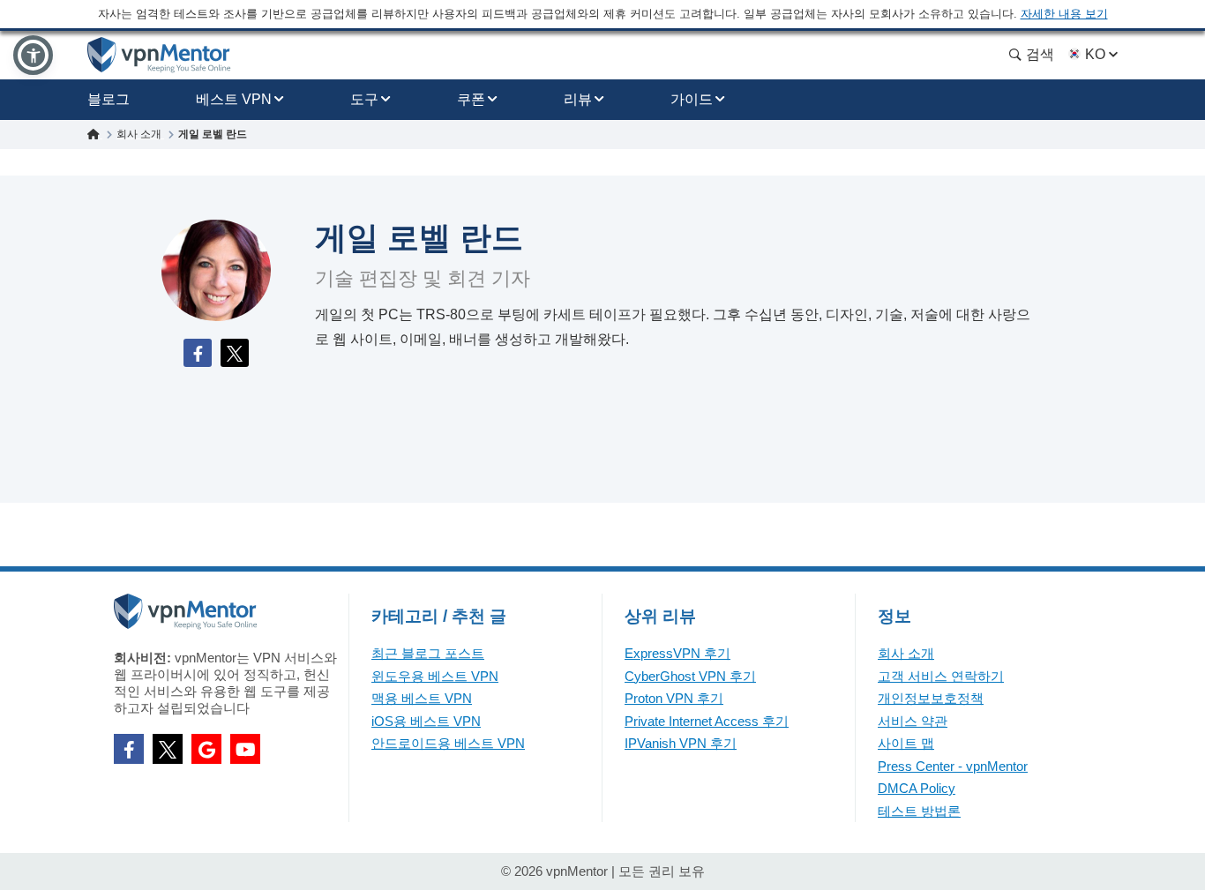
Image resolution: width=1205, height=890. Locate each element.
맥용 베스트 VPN (421, 698)
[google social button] (206, 749)
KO (1095, 54)
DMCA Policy (916, 788)
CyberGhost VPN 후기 (690, 676)
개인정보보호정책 (931, 698)
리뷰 (578, 99)
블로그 (108, 99)
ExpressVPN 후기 (677, 653)
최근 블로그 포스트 (427, 653)
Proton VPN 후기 (674, 698)
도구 (364, 99)
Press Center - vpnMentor (953, 766)
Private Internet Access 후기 (707, 721)
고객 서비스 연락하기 (941, 676)
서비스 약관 (912, 721)
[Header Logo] (159, 55)
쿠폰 (471, 99)
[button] (33, 55)
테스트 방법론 (919, 811)
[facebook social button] (129, 749)
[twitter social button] (168, 749)
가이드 (691, 99)
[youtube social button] (245, 749)
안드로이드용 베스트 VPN (448, 743)
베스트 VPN (234, 99)
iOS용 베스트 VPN (426, 721)
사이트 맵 (906, 743)
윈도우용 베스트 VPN (434, 676)
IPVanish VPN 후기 (681, 743)
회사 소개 (906, 653)
